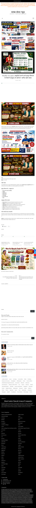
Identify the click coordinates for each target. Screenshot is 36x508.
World (19, 474)
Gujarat (23, 384)
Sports (16, 390)
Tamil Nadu (24, 390)
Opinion (29, 388)
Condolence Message (4, 424)
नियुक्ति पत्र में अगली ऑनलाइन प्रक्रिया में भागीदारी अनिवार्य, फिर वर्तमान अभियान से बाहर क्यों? (12, 316)
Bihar (25, 379)
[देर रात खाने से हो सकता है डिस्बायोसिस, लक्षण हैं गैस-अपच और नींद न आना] (29, 239)
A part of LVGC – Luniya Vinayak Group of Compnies (18, 13)
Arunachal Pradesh (4, 416)
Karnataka (30, 386)
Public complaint (21, 458)
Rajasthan (11, 390)
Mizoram (19, 450)
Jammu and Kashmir (18, 386)
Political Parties (20, 457)
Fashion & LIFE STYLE (10, 271)
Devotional (17, 382)
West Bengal (3, 474)
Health (31, 384)
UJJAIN (19, 470)
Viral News (18, 506)
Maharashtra (15, 388)
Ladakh (19, 445)
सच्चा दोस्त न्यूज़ (18, 12)
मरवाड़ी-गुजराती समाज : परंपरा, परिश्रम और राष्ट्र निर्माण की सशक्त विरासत (17, 363)
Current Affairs (29, 380)
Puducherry (3, 460)
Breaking (29, 379)
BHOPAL (3, 419)
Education (27, 382)
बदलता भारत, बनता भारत (4, 319)
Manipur (19, 448)
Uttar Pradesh (3, 472)
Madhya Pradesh (9, 388)
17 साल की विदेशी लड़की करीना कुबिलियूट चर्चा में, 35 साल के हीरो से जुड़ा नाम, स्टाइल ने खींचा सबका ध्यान (10, 277)
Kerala (3, 388)
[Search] (32, 338)
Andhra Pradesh (5, 379)
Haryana (27, 384)
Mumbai (2, 452)
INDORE (11, 386)
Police (3, 390)
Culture (2, 426)
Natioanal (21, 388)
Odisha (25, 388)
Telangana (3, 469)
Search (2, 309)
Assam (10, 379)
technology (30, 390)
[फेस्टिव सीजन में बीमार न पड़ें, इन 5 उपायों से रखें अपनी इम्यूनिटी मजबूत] (18, 239)
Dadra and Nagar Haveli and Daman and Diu (9, 428)
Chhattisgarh (19, 380)
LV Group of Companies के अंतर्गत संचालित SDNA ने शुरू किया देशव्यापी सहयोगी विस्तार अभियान (14, 322)
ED (1, 431)
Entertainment (4, 384)
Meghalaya (3, 450)
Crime (24, 380)
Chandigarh (13, 380)
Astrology (15, 379)
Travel (19, 469)
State (19, 390)
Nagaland (19, 452)
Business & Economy (6, 380)
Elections (19, 433)
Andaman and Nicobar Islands (6, 414)
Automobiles (20, 379)
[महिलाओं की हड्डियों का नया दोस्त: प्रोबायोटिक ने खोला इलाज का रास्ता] (6, 239)
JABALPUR (3, 441)
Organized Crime (21, 455)
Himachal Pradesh (5, 386)
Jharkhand (25, 386)
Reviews (19, 462)
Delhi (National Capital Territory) (8, 382)
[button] (16, 70)
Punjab (19, 460)
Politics (7, 390)
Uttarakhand (20, 472)
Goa (19, 384)
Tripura (2, 470)
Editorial (22, 382)
